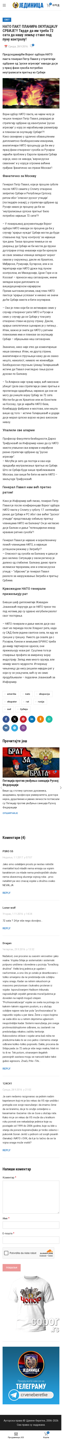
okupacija (44, 693)
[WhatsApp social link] (49, 719)
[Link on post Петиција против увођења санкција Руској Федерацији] (31, 762)
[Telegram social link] (14, 727)
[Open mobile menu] (4, 5)
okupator (12, 701)
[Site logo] (28, 5)
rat (27, 701)
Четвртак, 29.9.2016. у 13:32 (18, 949)
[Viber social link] (23, 727)
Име (6, 1218)
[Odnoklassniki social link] (40, 719)
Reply (7, 892)
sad (9, 709)
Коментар (9, 1177)
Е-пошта (8, 1233)
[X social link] (14, 719)
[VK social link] (6, 727)
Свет (6, 20)
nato (27, 693)
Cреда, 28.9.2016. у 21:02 (17, 1089)
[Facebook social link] (6, 719)
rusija (41, 701)
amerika (11, 693)
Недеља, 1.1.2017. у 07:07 (17, 857)
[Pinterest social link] (23, 719)
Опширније (10, 813)
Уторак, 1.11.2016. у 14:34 (17, 913)
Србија (24, 709)
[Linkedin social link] (31, 719)
